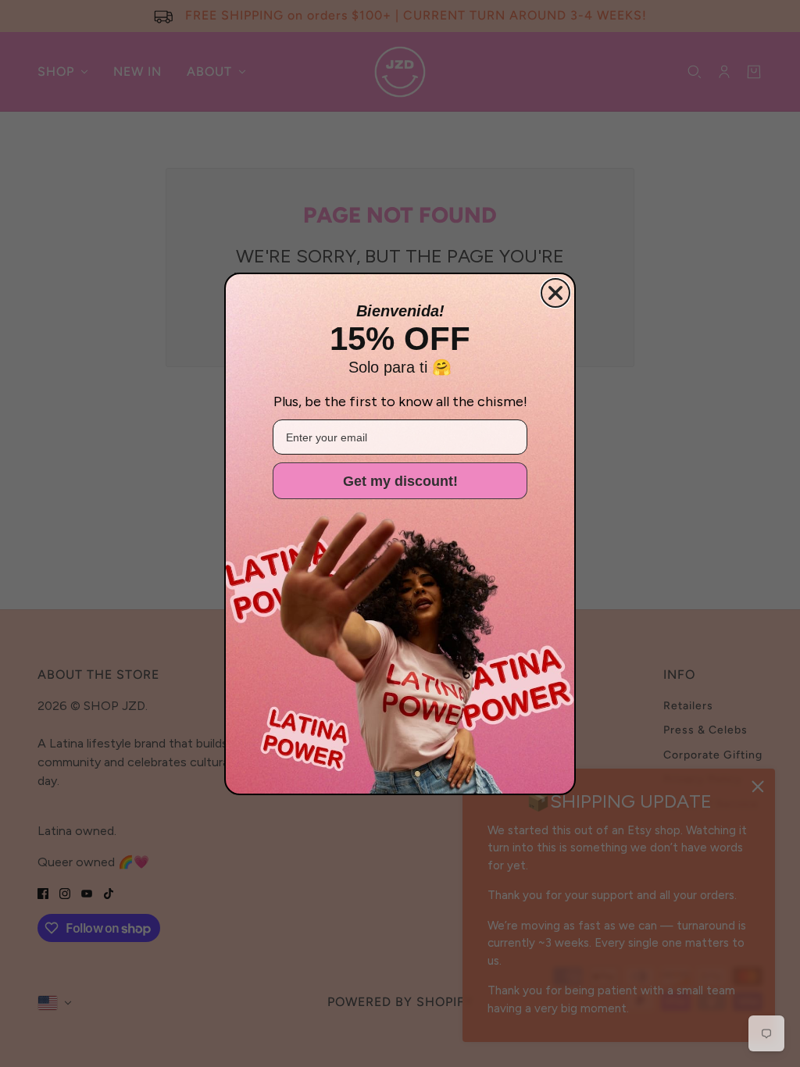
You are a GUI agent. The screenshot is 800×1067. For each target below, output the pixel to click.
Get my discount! (400, 481)
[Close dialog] (555, 293)
